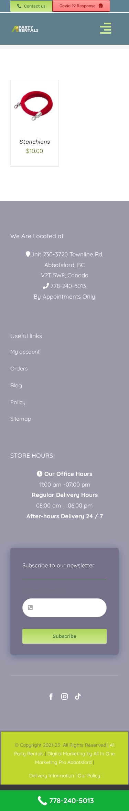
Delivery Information (51, 776)
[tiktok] (78, 696)
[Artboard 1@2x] (24, 27)
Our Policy (89, 776)
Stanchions (34, 141)
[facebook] (51, 696)
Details (34, 112)
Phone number (44, 591)
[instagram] (64, 696)
